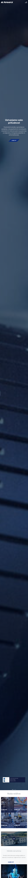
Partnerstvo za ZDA (13, 780)
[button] (12, 789)
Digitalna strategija (12, 779)
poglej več (11, 862)
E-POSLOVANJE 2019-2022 (14, 778)
